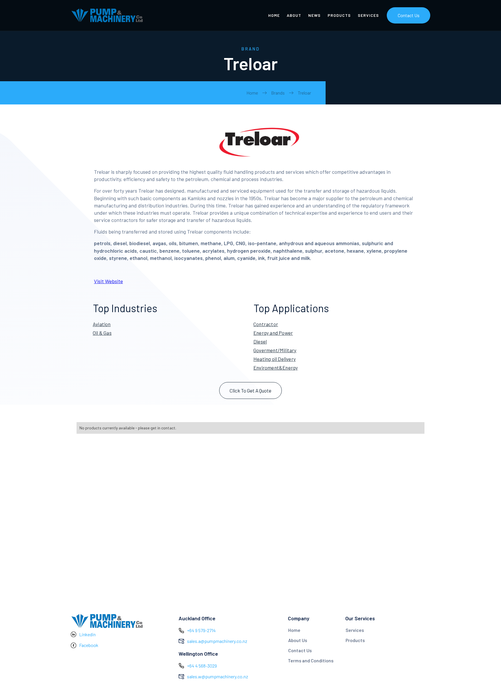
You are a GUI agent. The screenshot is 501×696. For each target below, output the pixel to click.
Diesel (260, 341)
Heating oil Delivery (274, 359)
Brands (278, 92)
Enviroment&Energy (275, 367)
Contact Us (409, 15)
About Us (297, 640)
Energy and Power (273, 333)
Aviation (102, 324)
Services (355, 630)
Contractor (265, 324)
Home (252, 92)
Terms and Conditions (310, 660)
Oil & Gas (102, 333)
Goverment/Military (275, 350)
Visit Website (108, 281)
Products (355, 640)
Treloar (304, 92)
